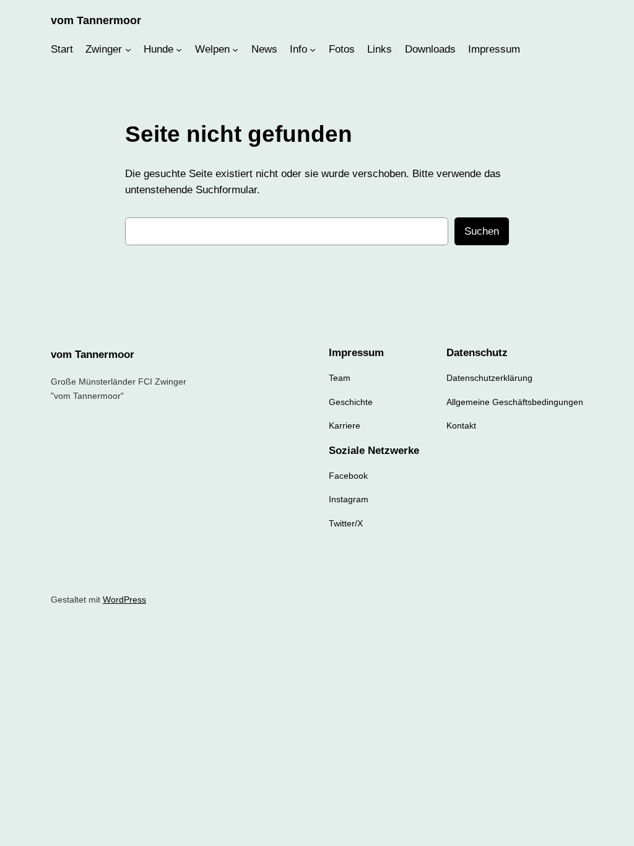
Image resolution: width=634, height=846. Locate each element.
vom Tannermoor (96, 20)
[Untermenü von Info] (313, 49)
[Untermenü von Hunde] (179, 49)
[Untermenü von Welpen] (235, 49)
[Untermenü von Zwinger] (128, 49)
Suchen (481, 231)
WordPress (124, 599)
